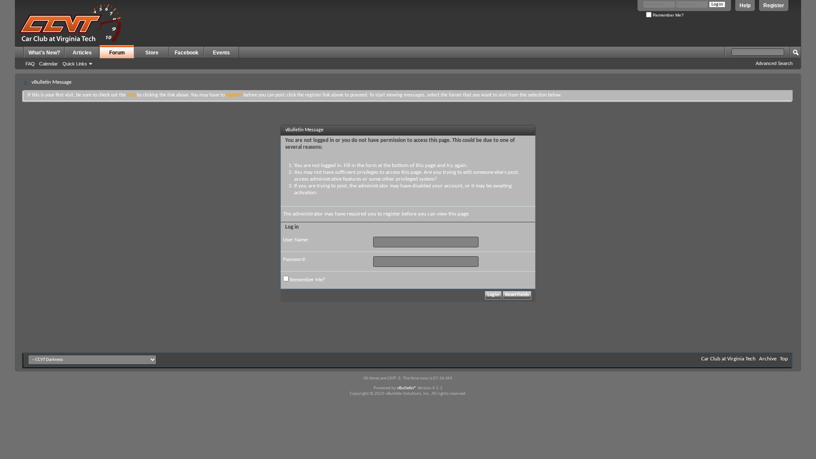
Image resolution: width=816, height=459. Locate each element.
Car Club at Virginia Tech (728, 359)
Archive (767, 359)
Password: (294, 259)
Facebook (186, 53)
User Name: (296, 240)
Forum (117, 53)
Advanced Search (774, 63)
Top (784, 359)
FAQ (30, 63)
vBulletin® (406, 388)
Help (745, 5)
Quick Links (74, 63)
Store (152, 53)
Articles (82, 53)
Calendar (48, 63)
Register (773, 5)
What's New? (44, 53)
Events (221, 53)
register (391, 214)
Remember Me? (668, 15)
